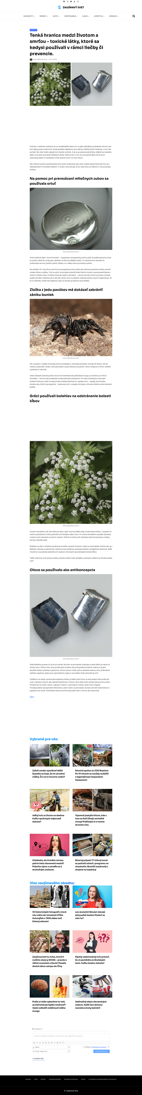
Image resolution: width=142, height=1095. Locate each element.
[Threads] (77, 1)
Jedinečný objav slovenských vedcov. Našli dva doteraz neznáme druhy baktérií (91, 1004)
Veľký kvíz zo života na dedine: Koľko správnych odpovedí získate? (48, 818)
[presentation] (49, 755)
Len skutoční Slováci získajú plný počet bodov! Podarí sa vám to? (90, 915)
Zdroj (32, 696)
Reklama (28, 1079)
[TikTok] (74, 1)
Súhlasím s (95, 1047)
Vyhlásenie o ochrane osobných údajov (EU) (102, 1079)
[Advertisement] (67, 718)
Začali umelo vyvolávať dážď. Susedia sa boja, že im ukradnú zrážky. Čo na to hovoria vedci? (48, 773)
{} (60, 1042)
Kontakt (43, 1079)
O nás (36, 1079)
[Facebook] (64, 1)
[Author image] (31, 59)
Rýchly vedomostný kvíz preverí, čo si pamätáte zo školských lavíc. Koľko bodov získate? (92, 960)
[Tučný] (34, 1043)
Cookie (83, 1079)
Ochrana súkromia (55, 1079)
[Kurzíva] (37, 1043)
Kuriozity (33, 30)
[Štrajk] (42, 1043)
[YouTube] (71, 1)
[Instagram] (67, 1)
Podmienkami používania (99, 1047)
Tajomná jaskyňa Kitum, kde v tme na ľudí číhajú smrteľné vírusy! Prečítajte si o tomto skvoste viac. (91, 820)
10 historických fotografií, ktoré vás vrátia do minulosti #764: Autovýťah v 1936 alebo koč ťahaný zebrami (49, 917)
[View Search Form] (134, 16)
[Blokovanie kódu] (54, 1043)
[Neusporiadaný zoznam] (48, 1043)
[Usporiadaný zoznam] (45, 1043)
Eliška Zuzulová (42, 59)
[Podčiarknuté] (40, 1043)
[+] (63, 1042)
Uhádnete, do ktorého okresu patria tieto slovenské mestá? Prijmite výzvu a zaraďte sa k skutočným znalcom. (48, 865)
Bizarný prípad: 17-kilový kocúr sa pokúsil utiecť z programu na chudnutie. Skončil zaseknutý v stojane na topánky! (92, 865)
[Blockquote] (51, 1043)
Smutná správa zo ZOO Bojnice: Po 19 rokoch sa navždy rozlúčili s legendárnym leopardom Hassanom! (92, 775)
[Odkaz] (57, 1043)
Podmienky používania (71, 1079)
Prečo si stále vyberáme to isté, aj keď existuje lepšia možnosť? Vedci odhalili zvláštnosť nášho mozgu (49, 1006)
